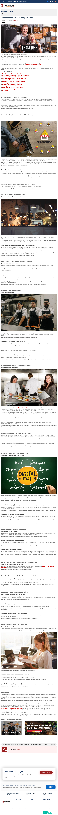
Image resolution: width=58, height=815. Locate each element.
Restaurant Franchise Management (20, 744)
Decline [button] (49, 812)
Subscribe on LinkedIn (50, 787)
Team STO (15, 20)
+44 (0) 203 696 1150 (8, 1)
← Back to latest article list (7, 13)
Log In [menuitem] (31, 802)
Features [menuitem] (17, 802)
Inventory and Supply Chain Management (46, 744)
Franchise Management (33, 744)
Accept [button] (45, 812)
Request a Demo (46, 772)
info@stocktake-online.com (21, 1)
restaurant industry (9, 744)
